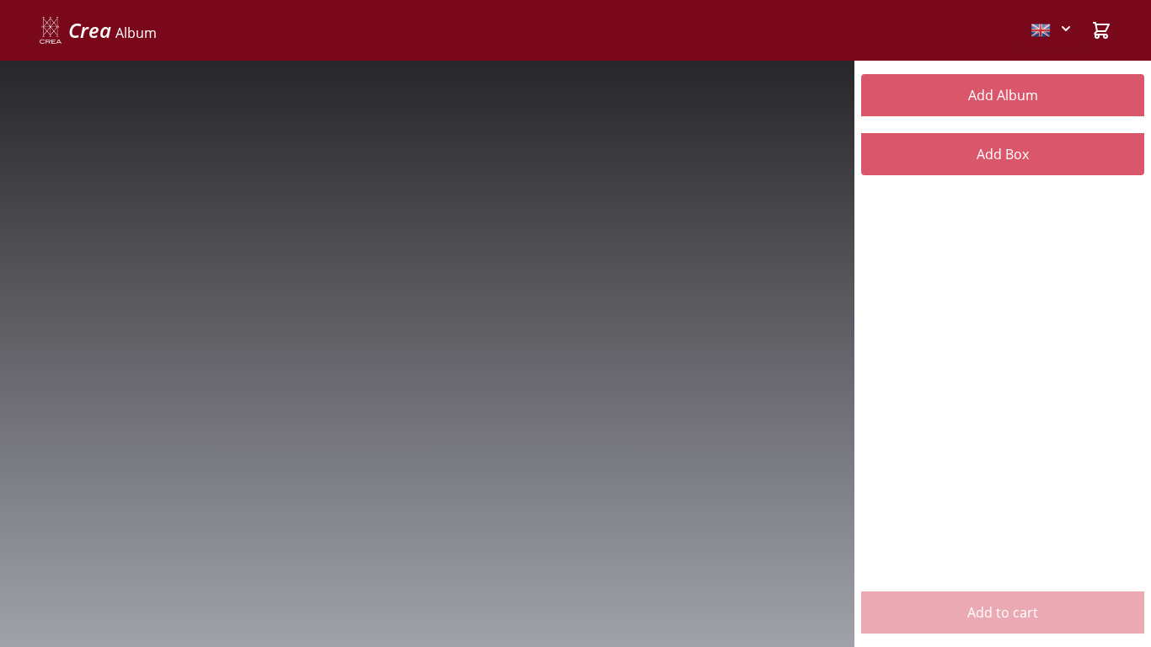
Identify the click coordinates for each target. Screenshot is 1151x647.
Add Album (1003, 95)
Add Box (1003, 154)
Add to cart (1002, 612)
